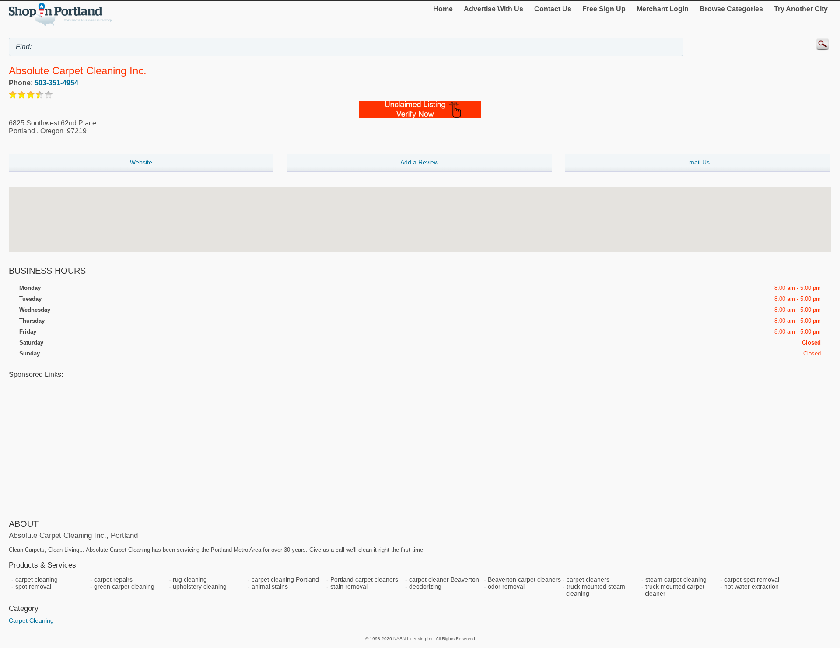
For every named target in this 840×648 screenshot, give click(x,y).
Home (443, 9)
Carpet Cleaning (31, 620)
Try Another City (801, 9)
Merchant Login (663, 9)
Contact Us (552, 9)
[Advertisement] (271, 444)
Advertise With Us (493, 9)
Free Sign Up (604, 9)
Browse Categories (731, 9)
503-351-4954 (56, 83)
